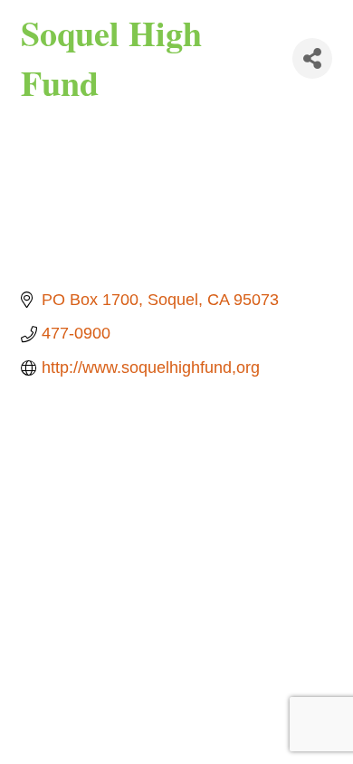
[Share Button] (312, 58)
